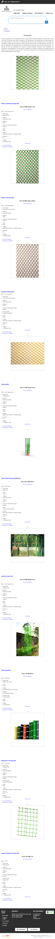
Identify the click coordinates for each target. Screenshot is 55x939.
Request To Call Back (8, 146)
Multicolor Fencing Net (8, 760)
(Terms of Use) (50, 935)
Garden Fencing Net (7, 291)
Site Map (4, 925)
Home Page (17, 13)
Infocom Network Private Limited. (47, 936)
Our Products (39, 13)
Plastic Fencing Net (7, 197)
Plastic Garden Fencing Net (10, 103)
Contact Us (49, 13)
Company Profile (27, 13)
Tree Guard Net (6, 670)
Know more (27, 143)
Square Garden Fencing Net (10, 853)
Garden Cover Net (7, 576)
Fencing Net (5, 384)
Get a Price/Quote (27, 109)
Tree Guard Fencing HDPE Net (11, 478)
